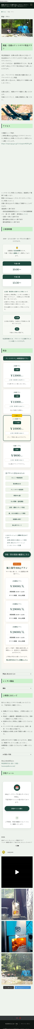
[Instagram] (17, 846)
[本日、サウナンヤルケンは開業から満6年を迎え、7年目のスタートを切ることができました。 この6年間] (17, 969)
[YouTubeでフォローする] (20, 1018)
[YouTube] (18, 846)
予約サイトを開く (17, 808)
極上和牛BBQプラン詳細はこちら (17, 660)
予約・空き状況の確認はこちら (17, 554)
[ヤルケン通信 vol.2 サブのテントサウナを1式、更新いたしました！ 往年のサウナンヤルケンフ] (17, 904)
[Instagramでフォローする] (17, 1018)
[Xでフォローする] (13, 1018)
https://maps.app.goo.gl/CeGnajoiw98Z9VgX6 (16, 144)
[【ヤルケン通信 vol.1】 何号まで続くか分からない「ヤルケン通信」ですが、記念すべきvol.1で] (17, 936)
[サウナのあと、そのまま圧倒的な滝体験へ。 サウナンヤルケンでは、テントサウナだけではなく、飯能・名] (17, 872)
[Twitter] (15, 846)
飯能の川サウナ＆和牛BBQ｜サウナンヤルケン (15, 5)
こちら (25, 214)
